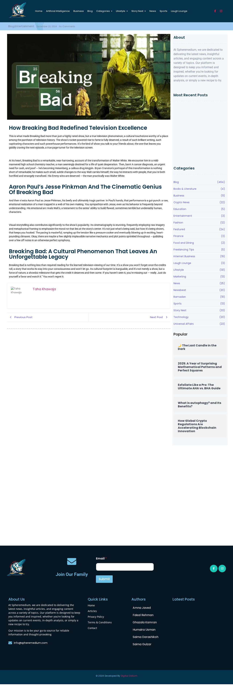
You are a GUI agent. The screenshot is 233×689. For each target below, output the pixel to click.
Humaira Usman (144, 630)
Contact (92, 628)
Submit (104, 579)
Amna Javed (142, 608)
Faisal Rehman (143, 615)
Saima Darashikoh (145, 637)
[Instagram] (221, 11)
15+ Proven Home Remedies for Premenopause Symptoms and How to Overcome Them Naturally (199, 156)
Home (91, 605)
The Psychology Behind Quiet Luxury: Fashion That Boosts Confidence (197, 146)
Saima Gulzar (142, 644)
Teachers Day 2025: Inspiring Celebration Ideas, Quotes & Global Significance (187, 528)
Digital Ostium (129, 675)
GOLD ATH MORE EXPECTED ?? (113, 533)
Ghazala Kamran (145, 622)
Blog (11, 481)
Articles (92, 611)
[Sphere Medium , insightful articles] (18, 10)
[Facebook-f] (215, 11)
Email (101, 558)
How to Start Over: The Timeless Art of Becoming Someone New (198, 109)
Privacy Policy (96, 616)
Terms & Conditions (100, 622)
